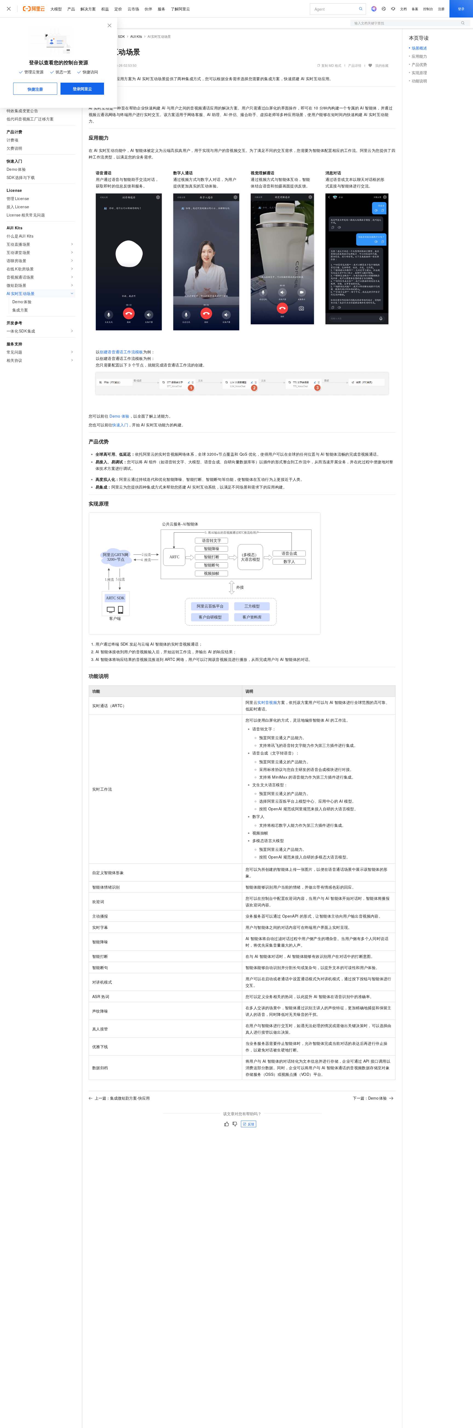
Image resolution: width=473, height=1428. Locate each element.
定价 (118, 8)
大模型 (56, 8)
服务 (161, 8)
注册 (441, 8)
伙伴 (148, 8)
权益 (105, 8)
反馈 (251, 1123)
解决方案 (88, 8)
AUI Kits (136, 36)
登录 (461, 8)
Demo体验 (119, 416)
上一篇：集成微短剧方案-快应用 (122, 1098)
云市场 (133, 8)
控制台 (428, 8)
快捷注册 (35, 89)
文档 (403, 8)
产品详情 (354, 65)
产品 (71, 8)
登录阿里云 (82, 88)
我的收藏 (381, 65)
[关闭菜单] (9, 9)
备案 (415, 8)
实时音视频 (267, 702)
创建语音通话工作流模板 (121, 351)
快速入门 (120, 424)
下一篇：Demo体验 (370, 1098)
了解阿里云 (180, 8)
